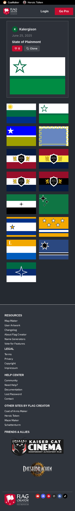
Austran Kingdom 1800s (21, 268)
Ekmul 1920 (14, 200)
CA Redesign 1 (15, 177)
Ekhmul (44, 200)
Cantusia (12, 222)
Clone (33, 48)
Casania (44, 222)
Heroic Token (35, 2)
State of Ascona (16, 131)
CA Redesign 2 (48, 154)
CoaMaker (13, 2)
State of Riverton (17, 109)
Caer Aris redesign (50, 177)
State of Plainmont (50, 109)
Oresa (43, 245)
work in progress (49, 131)
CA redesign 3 (15, 154)
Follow (21, 119)
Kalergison (12, 113)
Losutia (12, 245)
